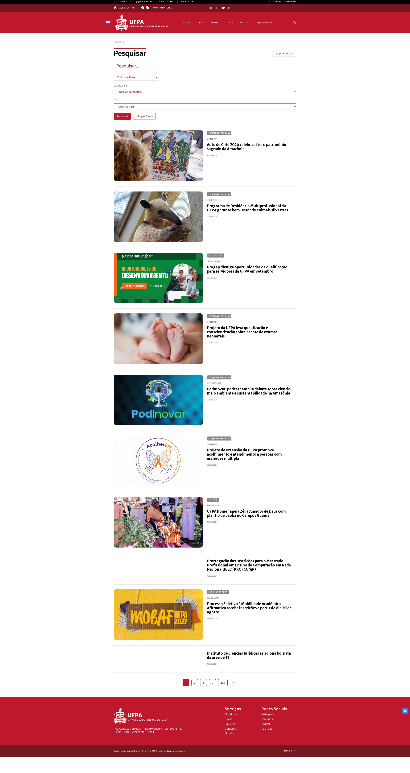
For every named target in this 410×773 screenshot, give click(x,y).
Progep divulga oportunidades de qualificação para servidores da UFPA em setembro (247, 269)
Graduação (213, 598)
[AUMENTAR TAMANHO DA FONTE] (149, 7)
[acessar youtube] (230, 8)
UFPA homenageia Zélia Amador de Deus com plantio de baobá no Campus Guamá (246, 513)
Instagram (267, 714)
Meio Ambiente (214, 383)
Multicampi (212, 200)
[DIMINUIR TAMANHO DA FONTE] (143, 7)
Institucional (216, 255)
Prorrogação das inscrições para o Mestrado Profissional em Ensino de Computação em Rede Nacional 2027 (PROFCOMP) (249, 565)
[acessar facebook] (217, 8)
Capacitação (213, 261)
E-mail (201, 22)
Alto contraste (127, 7)
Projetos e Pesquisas (219, 133)
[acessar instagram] (210, 7)
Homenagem (213, 505)
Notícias (244, 22)
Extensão (212, 138)
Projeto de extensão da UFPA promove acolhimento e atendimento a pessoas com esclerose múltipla (244, 454)
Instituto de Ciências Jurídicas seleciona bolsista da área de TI (249, 655)
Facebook (267, 719)
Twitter (265, 724)
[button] (107, 22)
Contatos (230, 22)
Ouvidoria (188, 22)
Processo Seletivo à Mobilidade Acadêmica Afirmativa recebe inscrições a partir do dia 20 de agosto (249, 608)
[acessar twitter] (223, 8)
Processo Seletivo (218, 592)
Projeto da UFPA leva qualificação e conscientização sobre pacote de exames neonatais (242, 332)
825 (224, 681)
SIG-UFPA (215, 22)
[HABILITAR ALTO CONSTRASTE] (116, 8)
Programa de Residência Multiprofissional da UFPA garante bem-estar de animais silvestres (247, 208)
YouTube (266, 728)
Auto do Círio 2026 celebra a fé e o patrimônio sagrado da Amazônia (246, 146)
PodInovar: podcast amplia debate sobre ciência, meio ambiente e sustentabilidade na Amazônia (249, 391)
